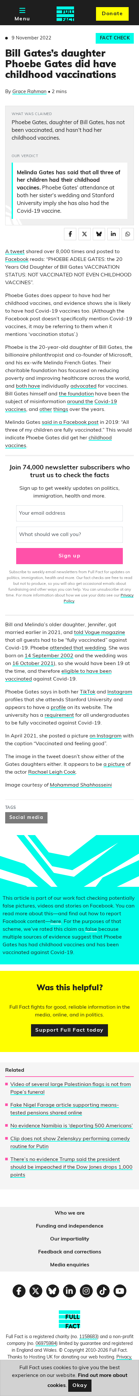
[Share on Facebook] (70, 234)
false (91, 929)
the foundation (76, 394)
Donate (112, 13)
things (60, 409)
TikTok (87, 692)
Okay (80, 1385)
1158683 (88, 1337)
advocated (83, 386)
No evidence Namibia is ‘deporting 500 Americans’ (71, 1126)
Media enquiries (69, 1265)
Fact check (115, 38)
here (55, 921)
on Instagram (106, 736)
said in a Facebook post (70, 422)
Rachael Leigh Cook (52, 772)
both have (28, 386)
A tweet (15, 251)
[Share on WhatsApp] (128, 234)
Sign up (69, 556)
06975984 (46, 1343)
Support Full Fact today (69, 1030)
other (45, 409)
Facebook (16, 259)
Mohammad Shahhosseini (81, 785)
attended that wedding (78, 648)
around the (80, 401)
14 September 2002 (49, 656)
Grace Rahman (29, 92)
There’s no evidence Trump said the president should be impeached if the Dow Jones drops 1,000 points (71, 1167)
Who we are (70, 1213)
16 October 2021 (33, 663)
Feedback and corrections (69, 1252)
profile (58, 707)
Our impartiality (69, 1239)
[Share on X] (85, 234)
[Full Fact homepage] (65, 13)
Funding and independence (69, 1226)
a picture (114, 764)
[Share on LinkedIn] (113, 234)
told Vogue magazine (99, 632)
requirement (59, 715)
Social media (26, 817)
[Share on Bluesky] (99, 234)
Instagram (119, 692)
